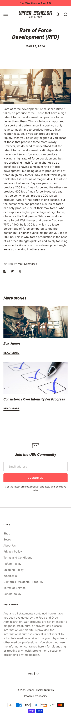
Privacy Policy (12, 551)
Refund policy (12, 594)
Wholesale (10, 575)
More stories (15, 298)
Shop (6, 533)
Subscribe (35, 477)
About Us (9, 545)
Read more (11, 352)
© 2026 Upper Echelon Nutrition (35, 689)
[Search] (57, 14)
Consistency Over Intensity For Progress (34, 399)
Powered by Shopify (35, 695)
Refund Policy (12, 563)
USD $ (31, 673)
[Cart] (65, 14)
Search (7, 539)
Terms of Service (14, 588)
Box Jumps (12, 343)
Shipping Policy (13, 569)
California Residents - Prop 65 (23, 581)
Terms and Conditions (17, 557)
